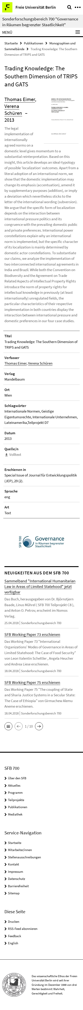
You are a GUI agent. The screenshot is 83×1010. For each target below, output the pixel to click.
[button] (8, 726)
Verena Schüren (40, 363)
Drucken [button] (13, 921)
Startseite (11, 43)
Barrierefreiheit (18, 886)
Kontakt (13, 864)
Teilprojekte (16, 800)
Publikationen (33, 43)
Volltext (15, 454)
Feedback (14, 936)
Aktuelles (14, 785)
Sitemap (13, 893)
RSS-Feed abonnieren (22, 929)
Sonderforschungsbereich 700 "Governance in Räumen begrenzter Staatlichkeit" (40, 21)
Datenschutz (16, 879)
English (13, 943)
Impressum (15, 871)
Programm (15, 792)
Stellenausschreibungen (24, 857)
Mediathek (15, 814)
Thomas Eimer (19, 99)
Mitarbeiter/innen (20, 850)
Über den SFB (17, 778)
